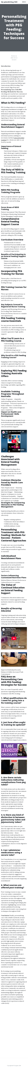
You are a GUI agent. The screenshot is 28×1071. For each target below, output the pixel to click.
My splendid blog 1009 (9, 2)
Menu (23, 2)
